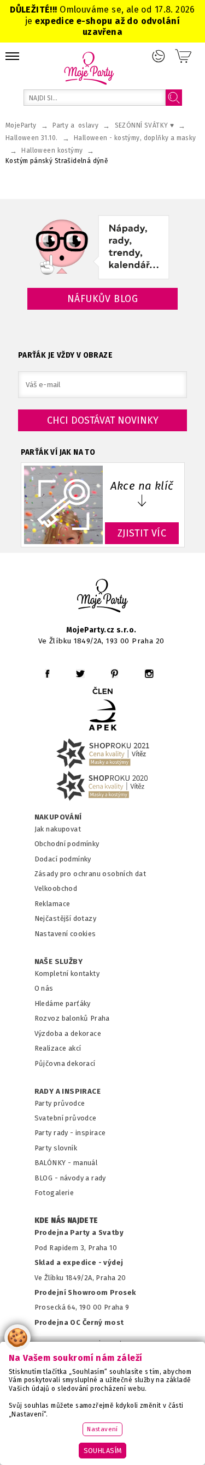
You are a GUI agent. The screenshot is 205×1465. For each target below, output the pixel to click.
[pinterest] (114, 673)
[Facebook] (47, 673)
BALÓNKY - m (57, 1163)
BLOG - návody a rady (70, 1178)
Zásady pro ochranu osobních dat (90, 874)
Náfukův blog (102, 299)
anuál (88, 1163)
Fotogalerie (54, 1193)
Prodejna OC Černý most (79, 1322)
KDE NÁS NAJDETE (66, 1220)
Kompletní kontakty (66, 973)
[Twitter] (80, 673)
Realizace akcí (57, 1048)
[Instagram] (149, 673)
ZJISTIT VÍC (142, 533)
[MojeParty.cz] (102, 597)
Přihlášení (158, 56)
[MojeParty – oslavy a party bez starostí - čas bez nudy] (88, 68)
